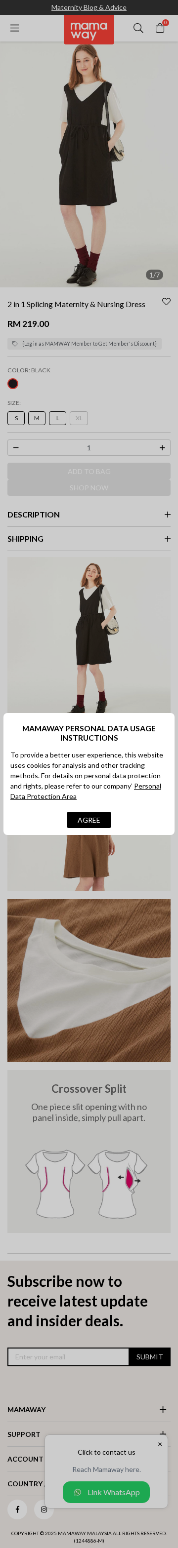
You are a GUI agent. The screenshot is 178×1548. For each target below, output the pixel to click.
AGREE (89, 820)
